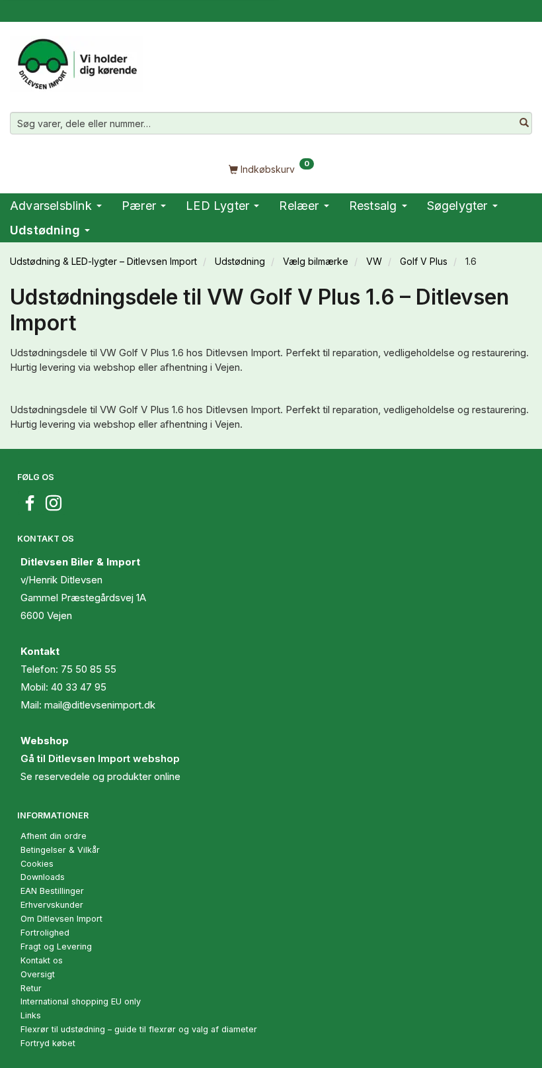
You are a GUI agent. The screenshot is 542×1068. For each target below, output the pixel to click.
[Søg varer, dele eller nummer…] (524, 123)
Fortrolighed (44, 933)
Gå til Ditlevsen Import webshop (100, 758)
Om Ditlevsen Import (61, 919)
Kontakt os (41, 960)
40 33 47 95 (78, 687)
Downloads (42, 877)
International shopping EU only (80, 1001)
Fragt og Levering (56, 946)
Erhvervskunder (51, 905)
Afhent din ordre (53, 836)
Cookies (37, 864)
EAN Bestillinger (52, 891)
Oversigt (37, 974)
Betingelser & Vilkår (60, 850)
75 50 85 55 (88, 669)
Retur (31, 988)
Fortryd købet (47, 1043)
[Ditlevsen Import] (76, 59)
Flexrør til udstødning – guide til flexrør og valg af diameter (138, 1029)
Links (30, 1015)
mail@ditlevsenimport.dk (99, 705)
